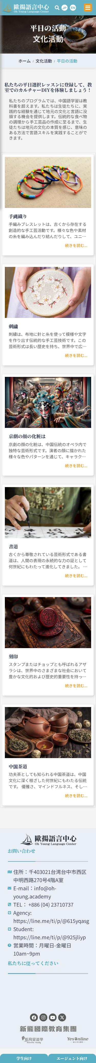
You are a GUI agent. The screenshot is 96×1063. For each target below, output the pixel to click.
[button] (57, 7)
